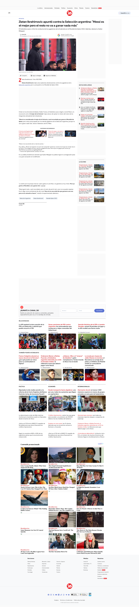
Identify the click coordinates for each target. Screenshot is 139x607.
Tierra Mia (85, 565)
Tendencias (44, 572)
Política (22, 386)
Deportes (21, 18)
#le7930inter (22, 150)
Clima (29, 563)
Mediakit (101, 570)
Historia (58, 565)
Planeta (58, 568)
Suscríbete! (99, 310)
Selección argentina (25, 85)
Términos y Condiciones (66, 600)
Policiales (30, 570)
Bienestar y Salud (46, 561)
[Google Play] (83, 594)
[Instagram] (51, 594)
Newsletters (102, 578)
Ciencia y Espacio (60, 561)
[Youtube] (56, 594)
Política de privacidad (103, 568)
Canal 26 (24, 34)
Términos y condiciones (103, 565)
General (44, 565)
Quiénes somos (101, 561)
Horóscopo (30, 568)
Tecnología (30, 572)
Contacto (100, 563)
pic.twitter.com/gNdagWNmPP (34, 150)
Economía (51, 386)
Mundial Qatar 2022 (51, 198)
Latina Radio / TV (87, 563)
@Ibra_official (25, 147)
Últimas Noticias (31, 561)
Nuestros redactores (102, 574)
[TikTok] (61, 594)
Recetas (58, 570)
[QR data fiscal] (90, 595)
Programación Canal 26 (103, 572)
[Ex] (53, 594)
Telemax (85, 568)
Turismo (58, 572)
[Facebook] (48, 594)
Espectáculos (31, 565)
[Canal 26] (69, 586)
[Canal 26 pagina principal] (69, 15)
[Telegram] (66, 594)
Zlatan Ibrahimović (38, 198)
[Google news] (69, 594)
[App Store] (75, 594)
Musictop (85, 570)
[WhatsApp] (63, 594)
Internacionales (84, 386)
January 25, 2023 (39, 151)
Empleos (99, 576)
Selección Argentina (25, 198)
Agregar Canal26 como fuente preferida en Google (67, 35)
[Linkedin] (58, 594)
